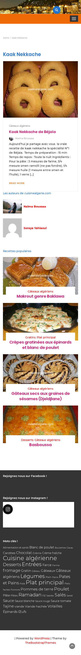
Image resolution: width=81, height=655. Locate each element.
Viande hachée (36, 606)
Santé (70, 595)
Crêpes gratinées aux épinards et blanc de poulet (40, 344)
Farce (47, 565)
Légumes (32, 576)
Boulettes (60, 547)
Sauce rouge (42, 601)
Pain (48, 577)
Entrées (32, 564)
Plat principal (46, 337)
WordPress (42, 638)
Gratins (30, 337)
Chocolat (24, 552)
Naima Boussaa (24, 138)
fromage (11, 570)
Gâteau (36, 571)
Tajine (8, 606)
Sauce (8, 600)
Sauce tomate (61, 601)
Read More (17, 183)
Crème (37, 553)
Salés (60, 595)
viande (19, 606)
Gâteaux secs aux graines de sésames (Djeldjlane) (40, 396)
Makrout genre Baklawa (40, 296)
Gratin (26, 571)
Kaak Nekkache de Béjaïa (32, 131)
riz (44, 595)
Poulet (61, 589)
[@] (38, 509)
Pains (55, 577)
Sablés (50, 595)
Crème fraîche (52, 553)
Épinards (10, 612)
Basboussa (40, 444)
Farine (56, 565)
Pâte (6, 595)
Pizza (22, 583)
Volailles (55, 606)
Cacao (70, 547)
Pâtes (14, 595)
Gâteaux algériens (19, 125)
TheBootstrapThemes (40, 643)
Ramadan (29, 595)
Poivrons (15, 589)
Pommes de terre (37, 589)
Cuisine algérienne (30, 558)
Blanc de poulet (41, 547)
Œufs (22, 612)
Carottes (9, 553)
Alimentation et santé (16, 547)
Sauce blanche (24, 601)
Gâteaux (48, 570)
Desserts (27, 440)
